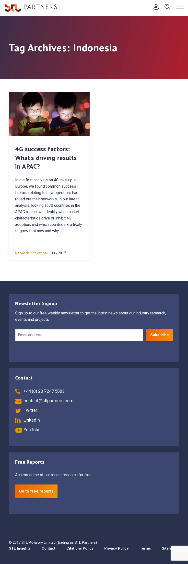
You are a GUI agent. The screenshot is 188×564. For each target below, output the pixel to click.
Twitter (30, 410)
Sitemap (169, 548)
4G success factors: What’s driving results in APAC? (46, 157)
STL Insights (20, 548)
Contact (48, 548)
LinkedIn (31, 420)
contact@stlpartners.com (48, 400)
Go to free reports (36, 491)
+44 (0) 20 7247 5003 (44, 391)
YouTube (32, 429)
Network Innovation (31, 253)
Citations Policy (80, 548)
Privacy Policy (116, 548)
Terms (145, 548)
